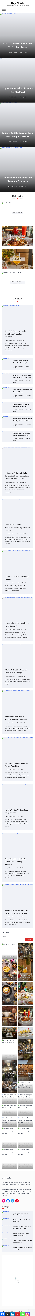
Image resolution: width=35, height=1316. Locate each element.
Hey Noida (17, 3)
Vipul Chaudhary (13, 52)
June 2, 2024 (23, 97)
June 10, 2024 (20, 340)
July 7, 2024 (23, 52)
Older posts (5, 932)
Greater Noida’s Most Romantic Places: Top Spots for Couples (17, 527)
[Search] (30, 10)
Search (4, 936)
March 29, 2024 (23, 186)
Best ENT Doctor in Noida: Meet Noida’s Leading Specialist (15, 334)
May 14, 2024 (23, 141)
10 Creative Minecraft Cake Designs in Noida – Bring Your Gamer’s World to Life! (17, 476)
